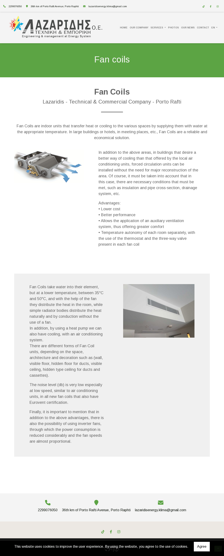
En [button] (213, 27)
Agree (201, 546)
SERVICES (157, 27)
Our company (139, 27)
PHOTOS (173, 27)
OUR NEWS (188, 27)
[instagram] (218, 6)
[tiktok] (204, 6)
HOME (124, 27)
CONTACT (203, 27)
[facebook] (211, 6)
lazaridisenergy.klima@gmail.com (107, 6)
